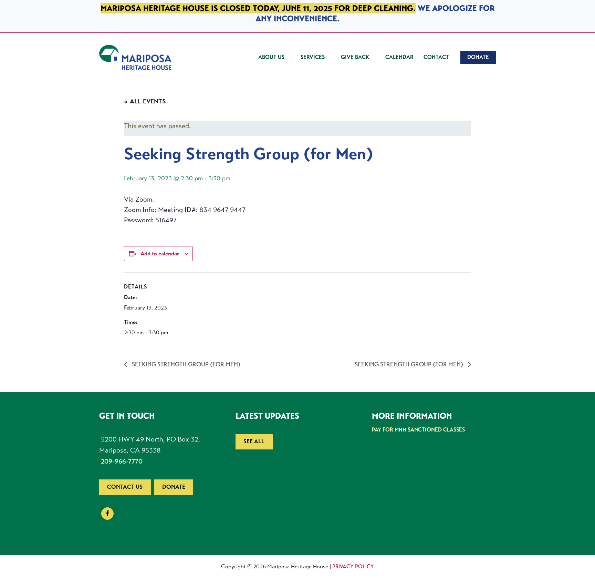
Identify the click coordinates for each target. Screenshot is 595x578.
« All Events (145, 101)
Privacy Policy (353, 566)
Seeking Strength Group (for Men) (185, 364)
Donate (173, 486)
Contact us (125, 486)
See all (253, 441)
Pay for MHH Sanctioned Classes (418, 429)
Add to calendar (159, 253)
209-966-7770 (122, 461)
